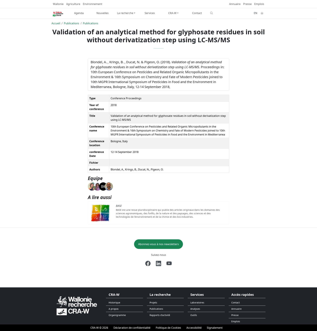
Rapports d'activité (160, 315)
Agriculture (73, 4)
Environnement (92, 4)
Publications (71, 23)
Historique (114, 302)
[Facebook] (148, 263)
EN (255, 13)
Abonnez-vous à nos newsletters (158, 244)
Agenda (79, 13)
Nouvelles (102, 13)
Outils (193, 315)
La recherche (125, 13)
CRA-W (172, 13)
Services (150, 13)
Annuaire (235, 4)
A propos (114, 308)
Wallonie (58, 4)
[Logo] (77, 305)
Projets (153, 302)
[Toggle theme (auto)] (262, 13)
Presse (247, 4)
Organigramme (117, 315)
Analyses (195, 308)
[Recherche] (220, 13)
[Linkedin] (158, 263)
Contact (197, 13)
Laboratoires (197, 302)
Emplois (259, 4)
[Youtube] (169, 263)
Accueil (56, 23)
